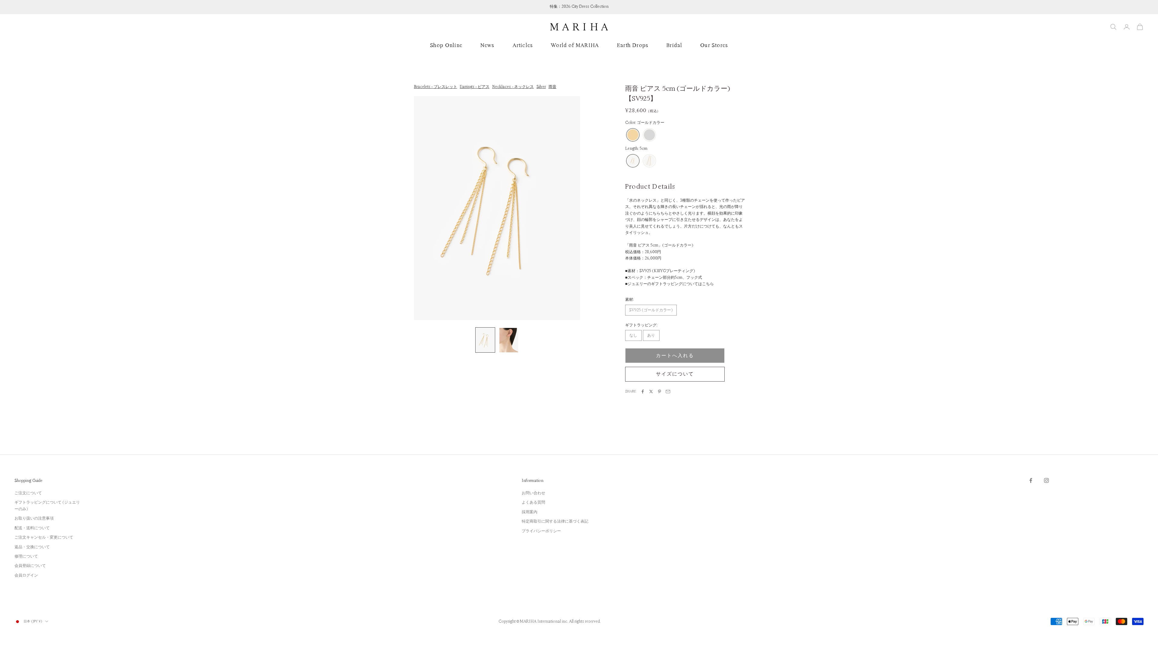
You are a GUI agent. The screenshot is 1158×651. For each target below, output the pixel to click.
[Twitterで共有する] (651, 391)
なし (633, 335)
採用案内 (529, 512)
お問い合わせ (533, 493)
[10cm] (649, 161)
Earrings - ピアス (474, 86)
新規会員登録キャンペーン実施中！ (579, 7)
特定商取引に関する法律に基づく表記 (555, 521)
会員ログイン (26, 575)
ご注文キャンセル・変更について (43, 537)
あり (651, 335)
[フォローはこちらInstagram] (1046, 480)
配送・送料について (32, 528)
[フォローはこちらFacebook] (1031, 480)
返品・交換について (32, 547)
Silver (541, 86)
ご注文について (28, 493)
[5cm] (633, 161)
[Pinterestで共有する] (659, 391)
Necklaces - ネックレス (513, 86)
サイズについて (675, 374)
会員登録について (30, 565)
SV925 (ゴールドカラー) (651, 310)
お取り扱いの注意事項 (34, 518)
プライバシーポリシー (541, 531)
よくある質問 (533, 502)
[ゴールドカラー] (633, 135)
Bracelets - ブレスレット (435, 86)
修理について (26, 556)
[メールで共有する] (668, 391)
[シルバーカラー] (649, 135)
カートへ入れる (675, 356)
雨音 (552, 86)
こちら (708, 283)
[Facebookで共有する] (642, 391)
